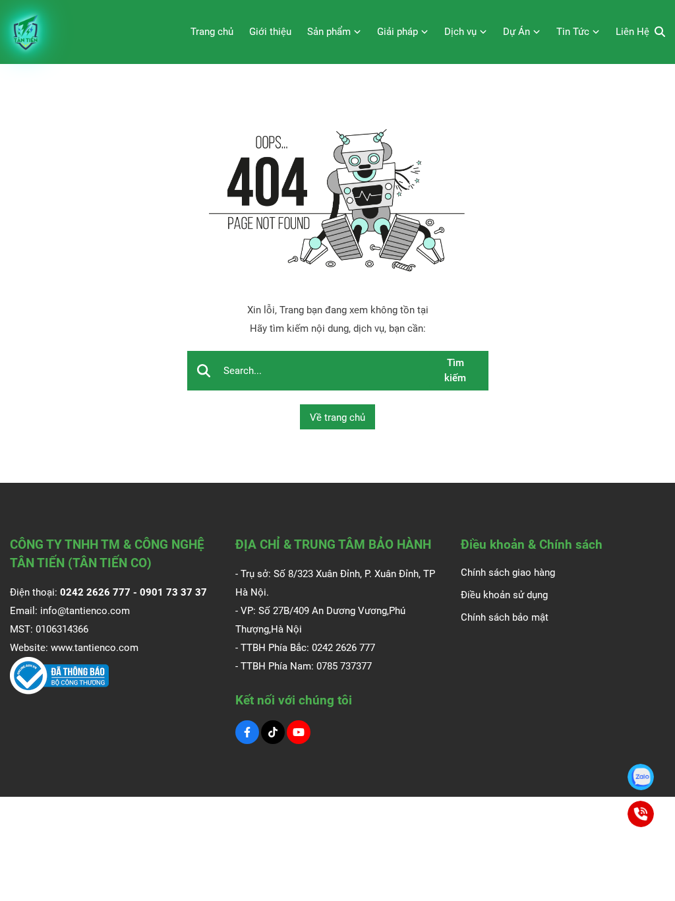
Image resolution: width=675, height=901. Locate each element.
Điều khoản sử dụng (504, 595)
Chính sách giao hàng (508, 572)
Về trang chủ (337, 417)
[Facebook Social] (247, 732)
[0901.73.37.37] (641, 777)
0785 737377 (344, 666)
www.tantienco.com (94, 648)
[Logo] (26, 32)
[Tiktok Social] (273, 732)
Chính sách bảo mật (504, 617)
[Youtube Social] (298, 732)
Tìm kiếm (455, 370)
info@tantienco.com (85, 611)
